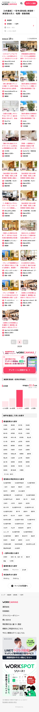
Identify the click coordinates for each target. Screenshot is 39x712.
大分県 (28, 466)
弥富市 (28, 515)
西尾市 (20, 487)
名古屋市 (17, 548)
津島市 (13, 487)
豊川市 (25, 499)
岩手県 (20, 425)
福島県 (20, 429)
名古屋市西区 (7, 483)
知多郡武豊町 (7, 519)
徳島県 (28, 458)
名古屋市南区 (7, 536)
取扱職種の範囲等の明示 (9, 702)
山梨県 (20, 441)
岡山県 (5, 458)
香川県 (5, 462)
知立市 (13, 515)
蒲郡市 (33, 511)
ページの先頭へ (21, 585)
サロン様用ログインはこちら (13, 633)
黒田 (4, 561)
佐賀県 (5, 466)
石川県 (5, 441)
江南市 (5, 503)
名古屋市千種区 (19, 519)
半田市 (29, 524)
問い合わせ (6, 619)
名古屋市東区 (16, 532)
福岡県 (28, 462)
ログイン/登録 (31, 3)
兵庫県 (28, 449)
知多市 (5, 491)
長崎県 (13, 466)
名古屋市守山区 (7, 499)
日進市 (20, 515)
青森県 (13, 425)
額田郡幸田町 (7, 548)
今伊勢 (11, 561)
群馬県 (13, 433)
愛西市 (20, 540)
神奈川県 (13, 437)
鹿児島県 (13, 470)
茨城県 (28, 429)
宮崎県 (5, 470)
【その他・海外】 (8, 474)
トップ (3, 595)
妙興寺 (5, 557)
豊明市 (13, 491)
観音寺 (28, 557)
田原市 (29, 528)
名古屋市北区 (19, 495)
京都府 (13, 449)
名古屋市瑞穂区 (30, 495)
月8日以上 (16, 578)
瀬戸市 (18, 511)
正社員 (24, 570)
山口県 (20, 458)
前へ (13, 342)
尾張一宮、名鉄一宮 (16, 557)
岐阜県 (5, 445)
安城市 (33, 499)
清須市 (28, 503)
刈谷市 (5, 528)
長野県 (28, 441)
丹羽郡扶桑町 (7, 544)
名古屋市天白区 (19, 524)
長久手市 (6, 507)
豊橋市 (17, 536)
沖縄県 (21, 470)
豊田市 (33, 536)
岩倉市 (20, 503)
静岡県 (13, 445)
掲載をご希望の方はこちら (12, 628)
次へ (25, 342)
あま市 (28, 540)
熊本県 (20, 466)
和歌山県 (13, 454)
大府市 (13, 503)
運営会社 (5, 606)
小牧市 (28, 487)
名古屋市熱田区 (19, 483)
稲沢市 (5, 515)
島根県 (29, 454)
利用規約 (5, 611)
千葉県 (28, 433)
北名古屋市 (21, 491)
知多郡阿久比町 (30, 544)
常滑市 (5, 540)
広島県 (13, 458)
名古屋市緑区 (31, 483)
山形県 (13, 429)
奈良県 (5, 454)
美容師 (9, 595)
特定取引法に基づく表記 (11, 624)
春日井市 (24, 536)
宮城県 (28, 425)
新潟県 (21, 437)
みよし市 (6, 532)
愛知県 (20, 445)
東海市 (13, 540)
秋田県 (5, 429)
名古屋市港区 (7, 524)
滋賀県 (5, 449)
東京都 (5, 437)
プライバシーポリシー (10, 615)
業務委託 (6, 570)
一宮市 (5, 487)
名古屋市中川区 (29, 507)
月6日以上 (6, 578)
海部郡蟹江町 (7, 495)
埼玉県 (20, 433)
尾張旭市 (21, 528)
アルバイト (15, 570)
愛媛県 (13, 462)
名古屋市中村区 (16, 507)
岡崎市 (18, 499)
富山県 (29, 437)
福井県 (13, 441)
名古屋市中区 (31, 519)
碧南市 (25, 511)
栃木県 (5, 433)
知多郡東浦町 (19, 544)
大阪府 (20, 449)
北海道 (5, 425)
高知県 (20, 462)
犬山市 (13, 528)
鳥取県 (21, 454)
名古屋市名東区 (7, 511)
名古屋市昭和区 (28, 532)
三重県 (28, 445)
